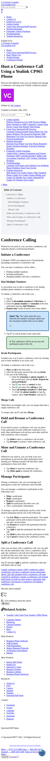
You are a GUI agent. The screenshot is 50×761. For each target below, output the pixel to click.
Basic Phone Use (13, 55)
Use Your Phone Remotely (36, 144)
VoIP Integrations (13, 646)
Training (9, 693)
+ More (4, 184)
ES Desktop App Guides (23, 180)
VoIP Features (12, 643)
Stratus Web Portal (14, 662)
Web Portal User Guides (16, 173)
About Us (10, 683)
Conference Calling (14, 194)
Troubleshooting (13, 34)
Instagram (10, 716)
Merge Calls (13, 209)
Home (9, 17)
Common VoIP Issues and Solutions (21, 165)
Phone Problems (13, 168)
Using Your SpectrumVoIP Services (21, 26)
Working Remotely (14, 29)
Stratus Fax (11, 664)
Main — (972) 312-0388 (11, 749)
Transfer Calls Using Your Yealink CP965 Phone (26, 615)
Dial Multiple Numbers (18, 202)
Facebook (10, 705)
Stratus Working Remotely (17, 146)
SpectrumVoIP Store (14, 695)
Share (6, 604)
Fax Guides (24, 175)
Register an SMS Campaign (24, 124)
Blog (8, 629)
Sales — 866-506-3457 (32, 749)
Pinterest (10, 719)
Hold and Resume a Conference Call (23, 213)
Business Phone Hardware (17, 674)
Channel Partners (13, 624)
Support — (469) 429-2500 (12, 752)
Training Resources (14, 36)
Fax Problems (43, 165)
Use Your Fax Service (25, 136)
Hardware (10, 622)
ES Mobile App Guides (23, 177)
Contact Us (11, 19)
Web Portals (35, 127)
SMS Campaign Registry (25, 156)
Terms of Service (32, 752)
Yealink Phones (12, 57)
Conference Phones (14, 60)
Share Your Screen (28, 168)
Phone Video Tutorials (36, 173)
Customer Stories (13, 620)
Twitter (9, 708)
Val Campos (15, 105)
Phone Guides (12, 175)
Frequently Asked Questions (18, 31)
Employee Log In (13, 22)
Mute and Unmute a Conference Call (23, 217)
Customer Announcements (17, 132)
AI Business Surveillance (17, 650)
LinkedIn (10, 710)
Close (4, 757)
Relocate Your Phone (15, 144)
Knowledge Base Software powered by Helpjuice (25, 745)
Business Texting (13, 669)
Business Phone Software (17, 641)
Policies (9, 122)
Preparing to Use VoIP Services (26, 122)
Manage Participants (16, 221)
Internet (9, 653)
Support (9, 690)
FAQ (8, 686)
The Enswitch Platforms (30, 134)
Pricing (9, 627)
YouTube (10, 713)
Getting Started (12, 24)
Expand (13, 757)
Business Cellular (13, 672)
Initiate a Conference (16, 198)
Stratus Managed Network (17, 648)
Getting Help (11, 153)
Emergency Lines (13, 667)
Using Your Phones (21, 127)
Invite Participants (16, 206)
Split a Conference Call (17, 224)
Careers (9, 688)
